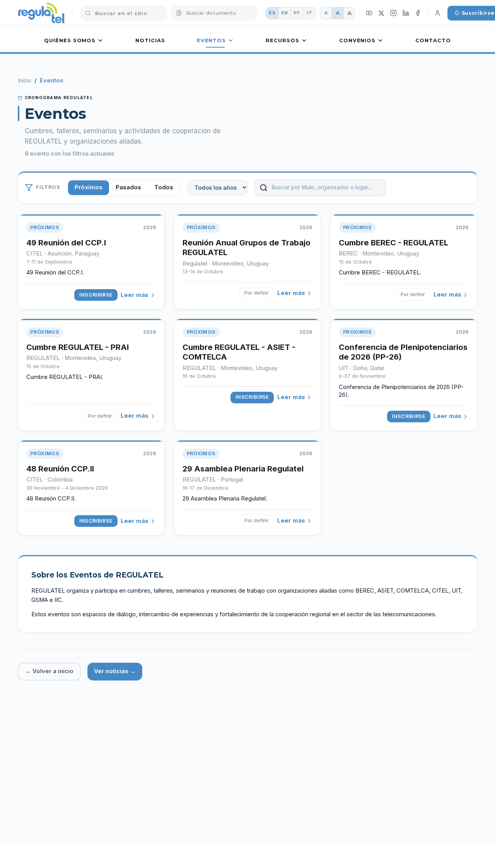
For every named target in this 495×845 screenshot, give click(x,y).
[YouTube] (369, 13)
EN (284, 12)
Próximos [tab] (88, 187)
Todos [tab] (163, 187)
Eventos (211, 40)
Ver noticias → (115, 671)
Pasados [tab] (128, 187)
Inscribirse (96, 295)
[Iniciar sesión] (438, 13)
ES (272, 12)
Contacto (433, 40)
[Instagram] (393, 13)
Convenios (357, 40)
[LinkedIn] (405, 13)
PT (297, 12)
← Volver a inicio (49, 671)
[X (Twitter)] (381, 13)
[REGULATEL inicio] (41, 13)
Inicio (24, 80)
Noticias (150, 40)
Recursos (282, 40)
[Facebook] (418, 13)
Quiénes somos (70, 40)
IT (309, 12)
